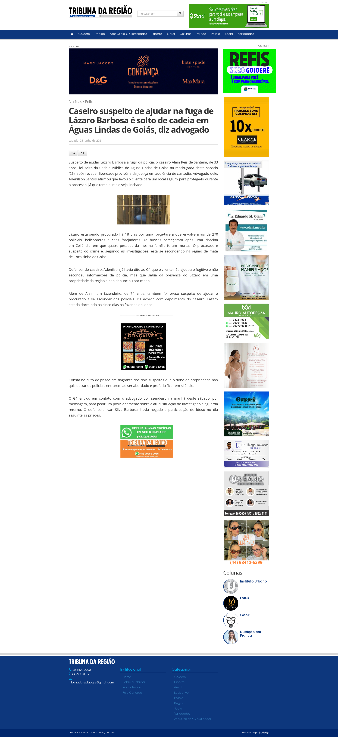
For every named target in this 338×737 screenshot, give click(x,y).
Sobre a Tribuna (134, 682)
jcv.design (264, 733)
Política (201, 34)
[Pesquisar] (180, 14)
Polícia (215, 34)
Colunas (185, 34)
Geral (171, 34)
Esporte (157, 34)
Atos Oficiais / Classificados (128, 34)
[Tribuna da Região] (100, 11)
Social (229, 34)
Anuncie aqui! (132, 687)
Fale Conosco (132, 693)
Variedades (246, 34)
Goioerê (84, 34)
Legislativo (181, 693)
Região (100, 34)
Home (127, 677)
